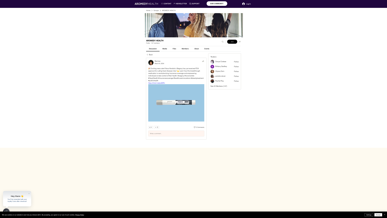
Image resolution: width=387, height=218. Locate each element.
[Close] (384, 214)
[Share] (203, 61)
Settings (368, 215)
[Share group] (239, 41)
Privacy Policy (79, 215)
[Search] (222, 42)
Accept (378, 215)
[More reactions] (156, 127)
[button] (181, 4)
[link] (153, 49)
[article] (176, 98)
